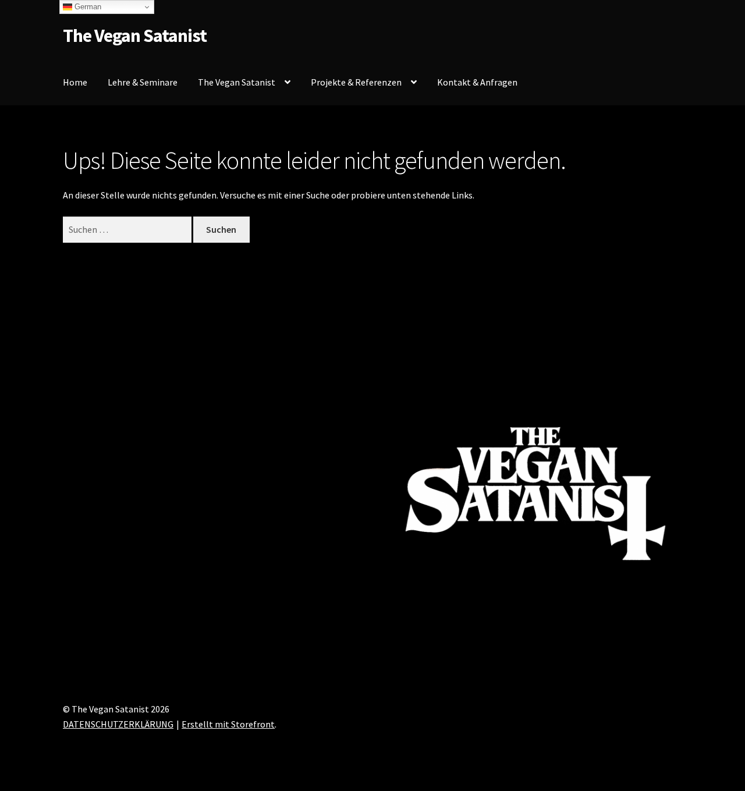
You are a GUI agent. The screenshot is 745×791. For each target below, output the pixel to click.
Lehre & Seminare (143, 82)
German (86, 6)
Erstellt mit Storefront (228, 724)
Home (75, 82)
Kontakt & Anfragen (477, 82)
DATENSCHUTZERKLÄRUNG (118, 724)
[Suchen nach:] (128, 229)
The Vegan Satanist (135, 35)
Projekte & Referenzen (356, 82)
